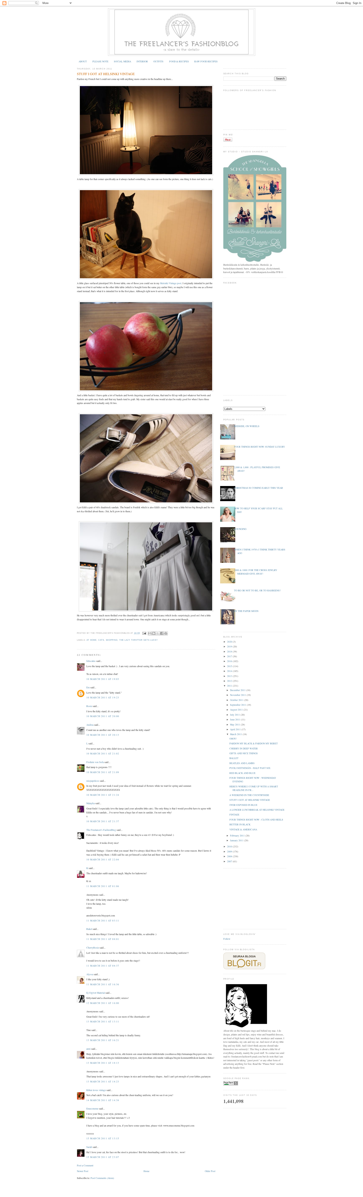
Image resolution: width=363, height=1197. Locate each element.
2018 (230, 651)
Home (146, 1171)
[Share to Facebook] (162, 633)
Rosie (89, 706)
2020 (230, 641)
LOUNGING (240, 529)
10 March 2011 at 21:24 (102, 794)
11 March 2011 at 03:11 (102, 920)
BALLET (233, 758)
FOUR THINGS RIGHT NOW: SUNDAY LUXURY (259, 446)
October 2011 (237, 700)
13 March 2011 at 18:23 (102, 1081)
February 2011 (237, 835)
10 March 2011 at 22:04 (102, 859)
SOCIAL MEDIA (122, 61)
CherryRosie (92, 947)
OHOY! (233, 738)
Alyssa (89, 974)
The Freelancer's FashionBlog (101, 829)
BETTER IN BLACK (239, 824)
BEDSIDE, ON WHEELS (246, 426)
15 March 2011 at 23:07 (102, 1157)
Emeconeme (92, 1108)
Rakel (89, 928)
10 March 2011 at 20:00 (102, 716)
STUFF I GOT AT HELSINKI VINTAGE (106, 74)
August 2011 (236, 709)
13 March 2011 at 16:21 (102, 1040)
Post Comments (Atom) (102, 1178)
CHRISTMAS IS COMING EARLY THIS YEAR (258, 487)
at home (92, 640)
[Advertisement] (254, 898)
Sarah (89, 1147)
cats (101, 640)
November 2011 (238, 695)
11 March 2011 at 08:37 (102, 965)
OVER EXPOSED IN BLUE (243, 804)
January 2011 (237, 840)
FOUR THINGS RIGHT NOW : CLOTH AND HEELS (256, 819)
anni (88, 1048)
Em (88, 687)
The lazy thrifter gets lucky (138, 640)
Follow (226, 938)
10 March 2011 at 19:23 (102, 697)
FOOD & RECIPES (179, 61)
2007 (230, 861)
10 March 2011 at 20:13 (102, 734)
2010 (230, 846)
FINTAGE (234, 814)
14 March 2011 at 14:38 (102, 1100)
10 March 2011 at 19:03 (102, 679)
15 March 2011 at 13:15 (102, 1138)
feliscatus (91, 661)
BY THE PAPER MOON (246, 611)
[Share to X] (158, 633)
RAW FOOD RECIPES (206, 61)
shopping (112, 640)
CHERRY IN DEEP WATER (243, 748)
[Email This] (150, 633)
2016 (230, 661)
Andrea (89, 724)
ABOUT (83, 61)
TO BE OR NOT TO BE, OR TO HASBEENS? (257, 590)
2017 (230, 656)
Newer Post (82, 1171)
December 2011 (238, 690)
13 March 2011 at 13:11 (102, 1021)
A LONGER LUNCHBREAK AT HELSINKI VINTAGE (256, 809)
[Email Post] (144, 633)
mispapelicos (92, 780)
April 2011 (235, 729)
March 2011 (236, 734)
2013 (230, 676)
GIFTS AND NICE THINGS (243, 753)
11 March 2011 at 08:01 (102, 939)
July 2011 (235, 714)
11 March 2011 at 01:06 (102, 886)
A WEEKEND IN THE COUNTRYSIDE (249, 795)
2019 (230, 646)
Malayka (90, 803)
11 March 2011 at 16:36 (102, 984)
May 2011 (235, 724)
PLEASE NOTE (100, 61)
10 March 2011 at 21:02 (102, 753)
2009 (230, 851)
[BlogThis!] (154, 633)
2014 (230, 671)
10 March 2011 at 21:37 (102, 821)
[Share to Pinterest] (166, 633)
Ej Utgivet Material (95, 992)
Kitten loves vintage (96, 1090)
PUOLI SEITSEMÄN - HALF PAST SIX (249, 768)
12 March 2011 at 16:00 (102, 1003)
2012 (230, 680)
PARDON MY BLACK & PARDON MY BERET (253, 743)
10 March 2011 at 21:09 (102, 772)
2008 (230, 856)
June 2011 (235, 719)
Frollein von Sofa (95, 762)
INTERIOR (142, 61)
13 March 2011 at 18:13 (102, 1062)
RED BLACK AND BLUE (242, 773)
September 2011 (238, 704)
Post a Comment (85, 1165)
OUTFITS (158, 61)
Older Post (210, 1171)
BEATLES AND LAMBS (242, 763)
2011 (230, 685)
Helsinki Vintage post (170, 283)
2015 (230, 666)
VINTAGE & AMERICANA (243, 829)
